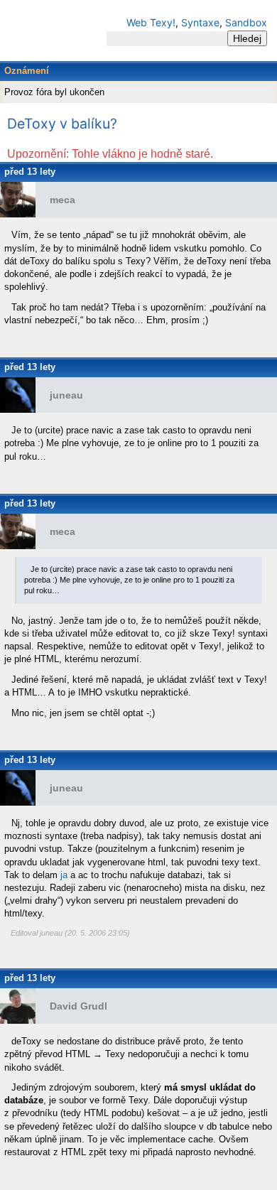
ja (63, 875)
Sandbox (246, 22)
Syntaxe (200, 22)
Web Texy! (150, 22)
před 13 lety (29, 171)
